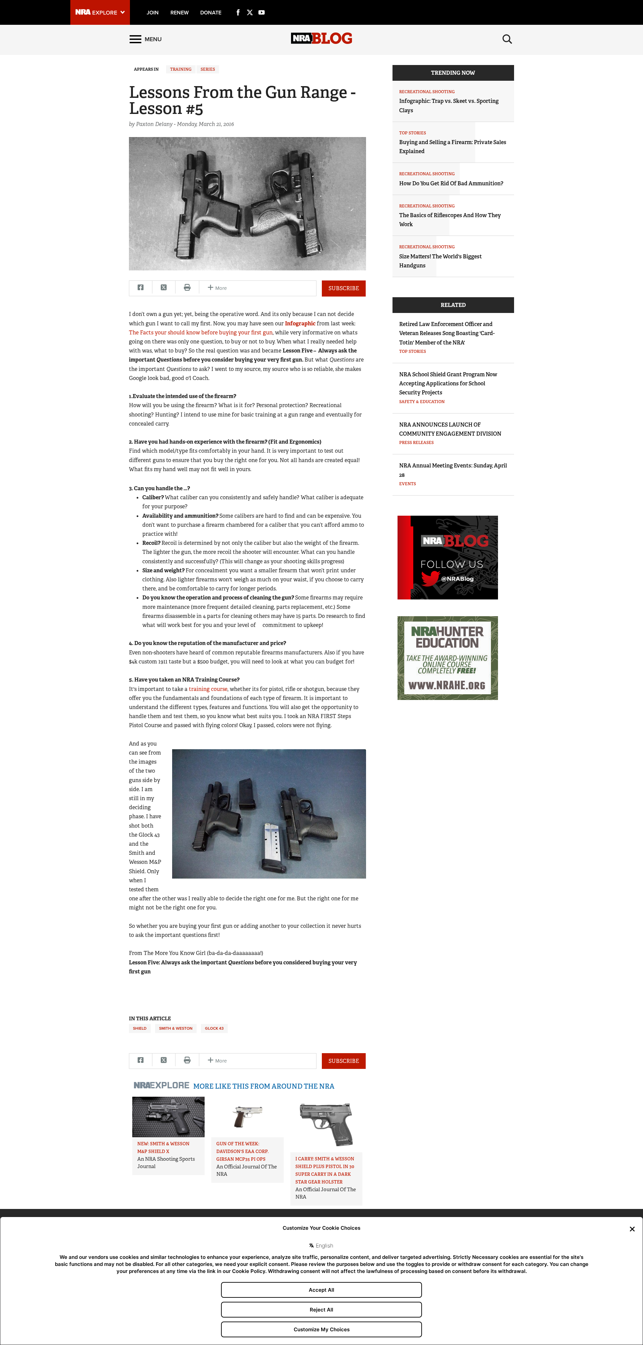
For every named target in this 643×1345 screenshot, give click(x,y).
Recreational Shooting (427, 91)
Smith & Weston (176, 1028)
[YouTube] (261, 4)
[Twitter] (249, 4)
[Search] (507, 39)
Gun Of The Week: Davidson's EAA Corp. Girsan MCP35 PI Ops (242, 1151)
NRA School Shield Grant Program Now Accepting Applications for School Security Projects (448, 383)
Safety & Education (422, 401)
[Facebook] (238, 4)
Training (181, 69)
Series (208, 69)
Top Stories (412, 133)
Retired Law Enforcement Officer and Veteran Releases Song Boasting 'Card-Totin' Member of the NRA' (447, 333)
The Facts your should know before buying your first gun (201, 332)
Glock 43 (214, 1028)
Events (407, 484)
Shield (140, 1028)
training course (208, 689)
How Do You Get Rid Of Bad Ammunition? (451, 183)
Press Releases (416, 442)
